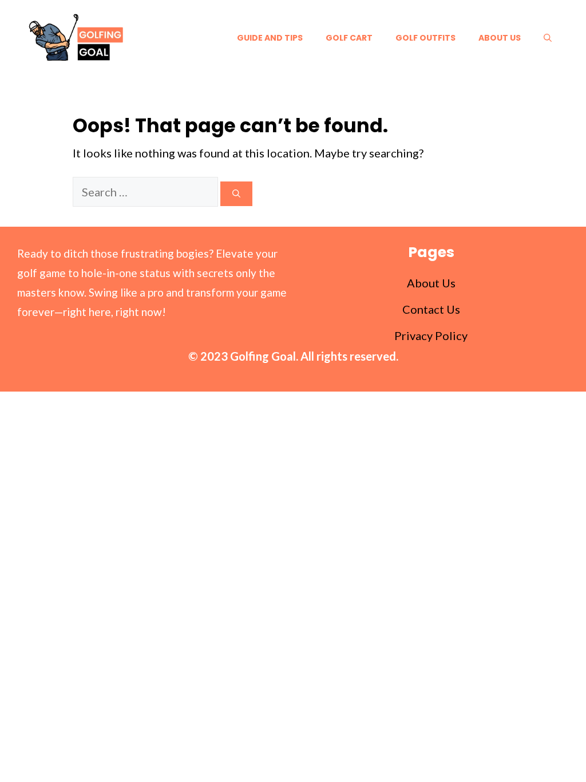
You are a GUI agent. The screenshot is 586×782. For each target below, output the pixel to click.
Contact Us (431, 309)
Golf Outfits (425, 38)
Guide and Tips (270, 38)
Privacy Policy (431, 335)
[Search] (236, 193)
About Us (499, 38)
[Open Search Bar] (547, 38)
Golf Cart (349, 38)
